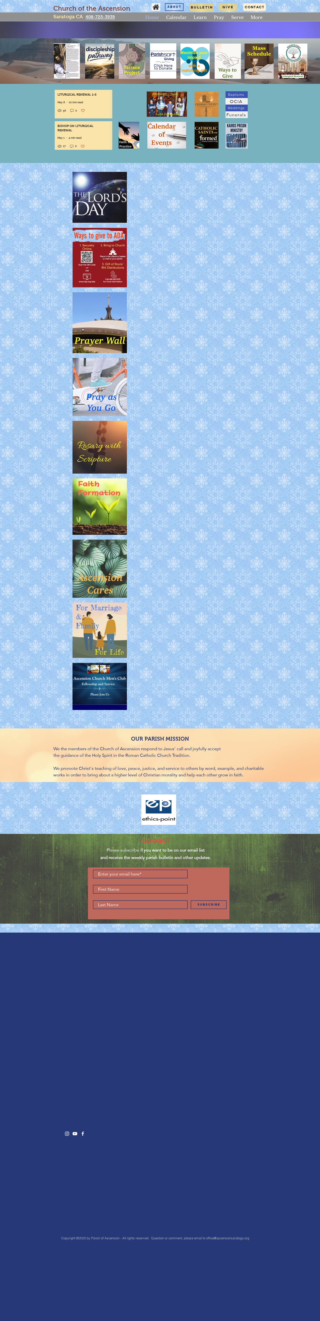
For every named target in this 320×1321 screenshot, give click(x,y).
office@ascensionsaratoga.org (227, 1238)
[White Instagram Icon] (67, 1133)
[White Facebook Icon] (83, 1133)
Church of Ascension (120, 749)
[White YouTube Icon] (75, 1133)
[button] (200, 17)
